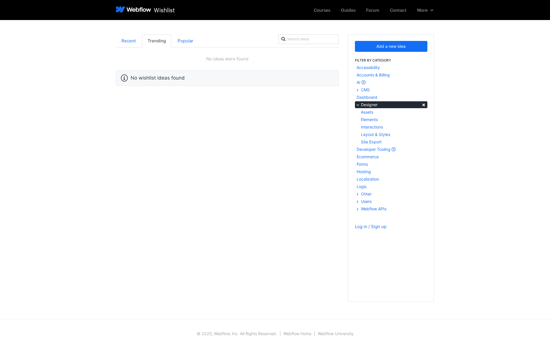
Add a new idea (391, 46)
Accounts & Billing (373, 74)
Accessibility (368, 67)
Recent (128, 40)
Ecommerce (368, 156)
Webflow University (335, 333)
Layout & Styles (375, 134)
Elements (369, 119)
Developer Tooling (374, 149)
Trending (157, 40)
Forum (372, 10)
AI (359, 82)
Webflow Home (297, 333)
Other (366, 193)
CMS (365, 89)
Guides (348, 10)
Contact (398, 10)
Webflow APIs (373, 208)
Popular (185, 40)
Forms (362, 164)
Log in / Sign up (370, 226)
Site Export (371, 141)
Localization (368, 179)
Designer (393, 104)
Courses (322, 10)
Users (366, 201)
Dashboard (367, 97)
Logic (362, 186)
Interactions (372, 126)
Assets (367, 112)
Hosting (364, 171)
